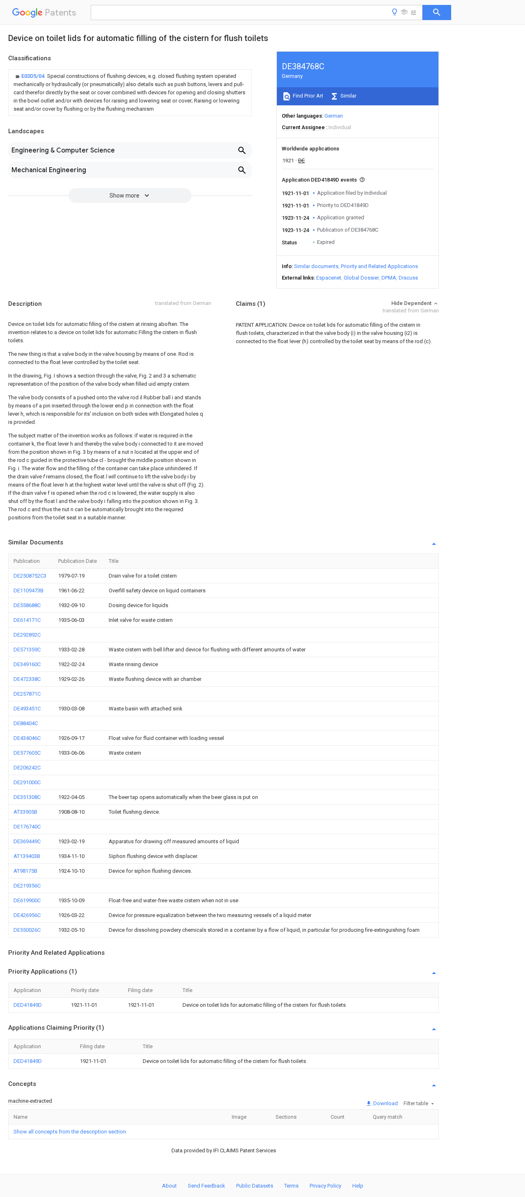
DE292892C (27, 635)
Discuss (408, 278)
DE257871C (27, 694)
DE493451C (27, 708)
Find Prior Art (307, 96)
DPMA (388, 278)
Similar (347, 96)
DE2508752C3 (30, 576)
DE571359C (27, 649)
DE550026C (27, 930)
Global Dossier (361, 278)
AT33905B (25, 812)
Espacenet (328, 278)
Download (385, 1103)
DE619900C (27, 900)
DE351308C (27, 797)
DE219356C (27, 886)
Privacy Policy (325, 1186)
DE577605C (27, 753)
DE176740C (27, 827)
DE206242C (27, 768)
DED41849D (28, 1005)
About (169, 1186)
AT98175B (25, 871)
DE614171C (27, 620)
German (333, 116)
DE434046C (27, 738)
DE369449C (27, 841)
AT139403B (27, 856)
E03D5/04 (33, 76)
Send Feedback (206, 1186)
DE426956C (27, 915)
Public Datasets (254, 1186)
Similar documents (316, 266)
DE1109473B (28, 590)
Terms (291, 1186)
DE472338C (27, 679)
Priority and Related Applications (379, 266)
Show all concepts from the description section (70, 1132)
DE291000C (27, 782)
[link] (130, 92)
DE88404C (26, 723)
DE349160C (27, 664)
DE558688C (27, 605)
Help (357, 1186)
